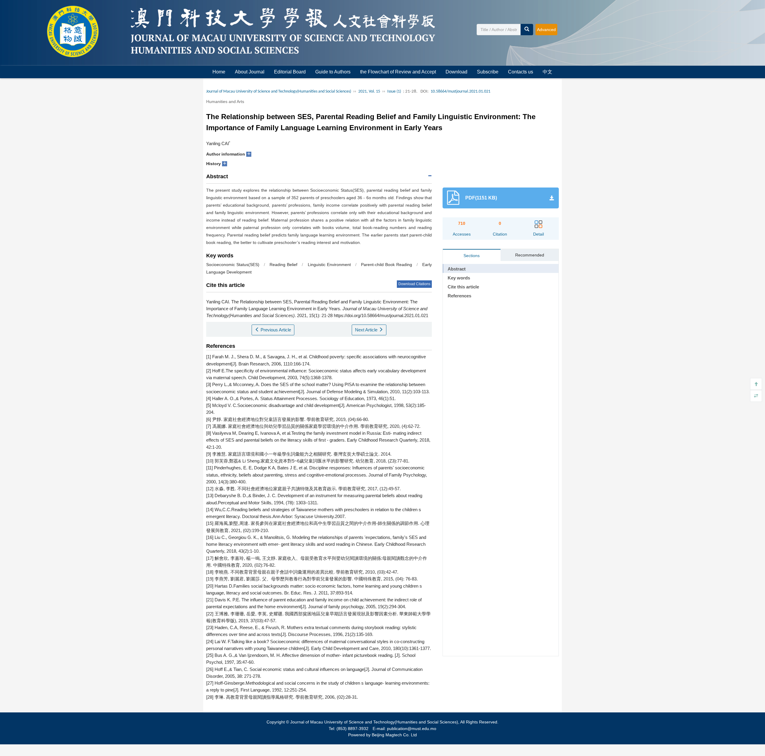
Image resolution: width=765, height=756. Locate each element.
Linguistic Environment (329, 264)
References (459, 295)
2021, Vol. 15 (369, 91)
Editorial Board (290, 71)
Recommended (529, 255)
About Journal (249, 71)
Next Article (367, 329)
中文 (547, 71)
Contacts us (520, 71)
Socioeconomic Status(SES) (232, 264)
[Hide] (756, 396)
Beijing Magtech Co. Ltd (394, 734)
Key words (459, 277)
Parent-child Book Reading (386, 264)
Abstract (457, 268)
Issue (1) (394, 91)
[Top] (756, 384)
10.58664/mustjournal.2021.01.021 (460, 91)
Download (456, 71)
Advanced (546, 29)
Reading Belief (283, 264)
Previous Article (275, 329)
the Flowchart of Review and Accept (398, 71)
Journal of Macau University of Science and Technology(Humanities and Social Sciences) (278, 91)
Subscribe (487, 71)
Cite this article (463, 286)
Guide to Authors (333, 71)
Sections (471, 255)
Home (218, 71)
